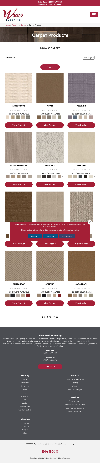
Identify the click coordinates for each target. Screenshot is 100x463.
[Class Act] (49, 117)
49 (53, 317)
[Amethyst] (81, 90)
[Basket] (18, 150)
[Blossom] (91, 117)
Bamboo (25, 403)
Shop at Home (75, 401)
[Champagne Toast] (44, 117)
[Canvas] (50, 150)
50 (57, 317)
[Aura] (18, 90)
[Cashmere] (23, 295)
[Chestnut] (18, 209)
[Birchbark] (85, 117)
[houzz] (46, 451)
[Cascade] (18, 295)
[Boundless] (18, 117)
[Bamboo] (12, 117)
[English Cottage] (59, 117)
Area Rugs (25, 396)
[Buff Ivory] (81, 150)
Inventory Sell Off (25, 410)
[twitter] (53, 451)
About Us (25, 423)
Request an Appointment (75, 404)
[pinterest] (50, 451)
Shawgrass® (25, 406)
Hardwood (25, 383)
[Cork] (13, 176)
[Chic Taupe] (23, 117)
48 (50, 317)
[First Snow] (91, 176)
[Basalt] (80, 117)
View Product (18, 125)
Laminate (25, 386)
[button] (94, 14)
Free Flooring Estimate (75, 408)
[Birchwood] (18, 268)
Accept (35, 236)
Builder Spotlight (75, 389)
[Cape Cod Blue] (80, 176)
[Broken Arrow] (91, 236)
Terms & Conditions (45, 444)
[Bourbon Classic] (50, 90)
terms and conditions (56, 230)
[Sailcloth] (18, 176)
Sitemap (70, 444)
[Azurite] (75, 117)
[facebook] (43, 451)
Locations (25, 426)
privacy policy (38, 230)
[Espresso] (85, 176)
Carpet (23, 25)
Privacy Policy (60, 444)
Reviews (25, 430)
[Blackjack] (12, 295)
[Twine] (29, 176)
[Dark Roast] (49, 176)
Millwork (75, 386)
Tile (25, 393)
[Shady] (24, 176)
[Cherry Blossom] (28, 295)
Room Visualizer (75, 411)
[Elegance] (54, 117)
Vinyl (25, 389)
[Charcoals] (44, 176)
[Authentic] (50, 209)
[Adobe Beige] (81, 209)
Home (7, 25)
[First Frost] (54, 176)
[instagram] (57, 451)
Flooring (15, 25)
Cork (25, 400)
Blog (25, 433)
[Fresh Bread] (59, 176)
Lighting (75, 383)
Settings (67, 236)
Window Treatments (75, 379)
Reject (50, 236)
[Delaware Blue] (28, 117)
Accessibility (31, 444)
